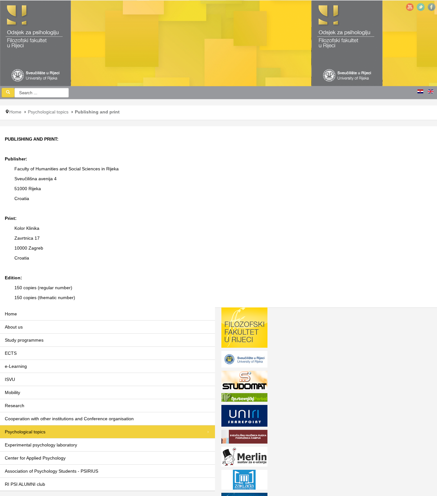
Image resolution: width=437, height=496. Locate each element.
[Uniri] (244, 360)
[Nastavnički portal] (244, 398)
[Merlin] (244, 458)
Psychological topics (48, 111)
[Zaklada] (244, 481)
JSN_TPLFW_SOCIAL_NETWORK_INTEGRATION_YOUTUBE (410, 7)
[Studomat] (244, 381)
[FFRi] (244, 328)
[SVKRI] (244, 437)
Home (15, 111)
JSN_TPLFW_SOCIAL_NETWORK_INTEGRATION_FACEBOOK (431, 7)
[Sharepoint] (244, 417)
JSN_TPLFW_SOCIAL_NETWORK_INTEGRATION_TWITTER (421, 7)
